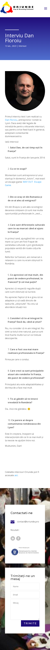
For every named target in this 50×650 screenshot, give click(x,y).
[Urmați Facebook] (18, 538)
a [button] (45, 8)
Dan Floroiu (11, 119)
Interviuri (22, 46)
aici (16, 475)
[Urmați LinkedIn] (13, 538)
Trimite (30, 623)
